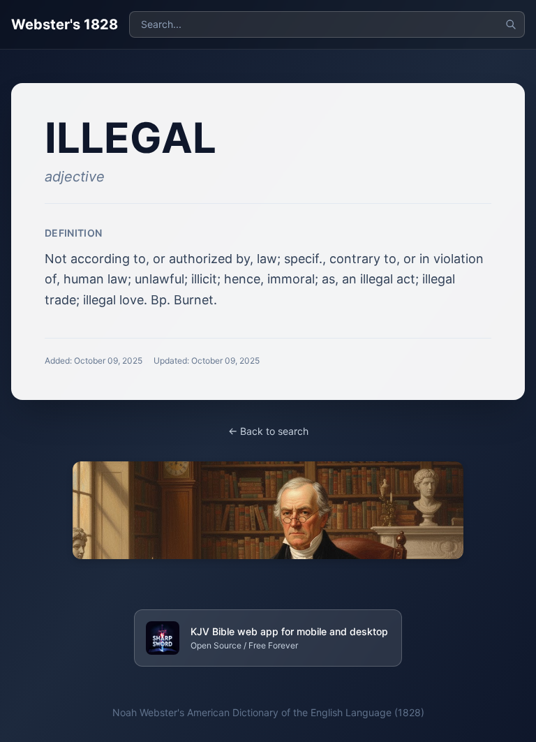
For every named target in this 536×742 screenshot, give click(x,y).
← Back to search (268, 431)
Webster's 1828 (64, 24)
